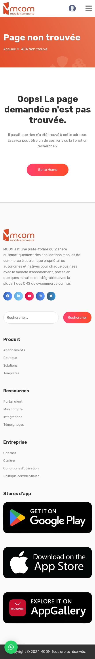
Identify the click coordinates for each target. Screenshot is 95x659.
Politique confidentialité (21, 476)
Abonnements (14, 350)
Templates (11, 373)
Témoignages (13, 425)
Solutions (10, 366)
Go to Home (47, 170)
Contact (9, 453)
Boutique (10, 358)
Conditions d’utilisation (21, 468)
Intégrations (12, 417)
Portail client (13, 402)
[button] (11, 647)
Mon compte (13, 409)
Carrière (9, 461)
